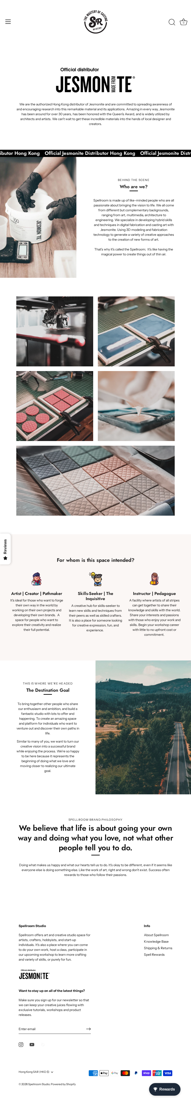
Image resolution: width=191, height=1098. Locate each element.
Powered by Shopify (63, 1084)
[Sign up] (88, 1029)
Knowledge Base (156, 941)
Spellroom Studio (39, 1084)
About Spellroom (156, 935)
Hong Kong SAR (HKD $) (34, 1072)
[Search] (172, 22)
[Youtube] (32, 1044)
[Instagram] (21, 1044)
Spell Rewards (154, 954)
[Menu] (8, 22)
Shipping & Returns (158, 948)
